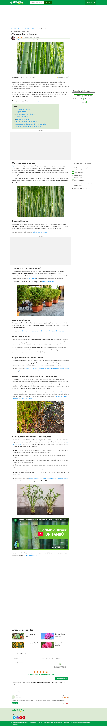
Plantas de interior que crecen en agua (84, 183)
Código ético (15, 724)
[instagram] (17, 717)
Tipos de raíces (78, 186)
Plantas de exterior (78, 99)
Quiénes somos (33, 722)
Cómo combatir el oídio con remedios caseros (32, 371)
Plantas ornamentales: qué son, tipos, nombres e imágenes (83, 169)
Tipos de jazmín (78, 175)
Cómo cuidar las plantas (30, 635)
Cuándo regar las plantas (40, 232)
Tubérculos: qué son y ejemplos (82, 188)
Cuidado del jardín (87, 96)
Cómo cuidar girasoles (32, 643)
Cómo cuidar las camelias (60, 644)
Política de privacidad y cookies (50, 722)
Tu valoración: (30, 674)
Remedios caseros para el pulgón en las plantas (37, 369)
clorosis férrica (60, 392)
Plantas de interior (89, 99)
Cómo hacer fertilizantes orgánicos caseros (52, 331)
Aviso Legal (40, 722)
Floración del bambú (22, 119)
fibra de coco (32, 278)
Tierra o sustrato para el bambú (25, 114)
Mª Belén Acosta (21, 40)
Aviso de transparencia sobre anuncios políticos (80, 722)
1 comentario (36, 37)
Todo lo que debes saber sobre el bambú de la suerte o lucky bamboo (48, 478)
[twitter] (14, 717)
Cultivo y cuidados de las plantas (33, 29)
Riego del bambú (21, 112)
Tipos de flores (78, 178)
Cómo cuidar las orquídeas (60, 635)
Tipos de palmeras (79, 180)
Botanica (83, 102)
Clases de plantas (78, 172)
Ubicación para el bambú (23, 109)
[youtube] (20, 717)
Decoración (78, 96)
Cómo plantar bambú (37, 101)
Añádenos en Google (63, 77)
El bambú (14, 166)
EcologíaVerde (14, 29)
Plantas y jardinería (22, 29)
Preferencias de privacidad (63, 722)
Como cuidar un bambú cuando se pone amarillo (31, 124)
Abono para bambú (22, 116)
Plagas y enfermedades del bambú (26, 121)
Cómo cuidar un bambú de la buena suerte (29, 126)
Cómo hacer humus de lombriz (30, 331)
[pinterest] (23, 717)
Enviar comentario (61, 679)
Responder (14, 703)
